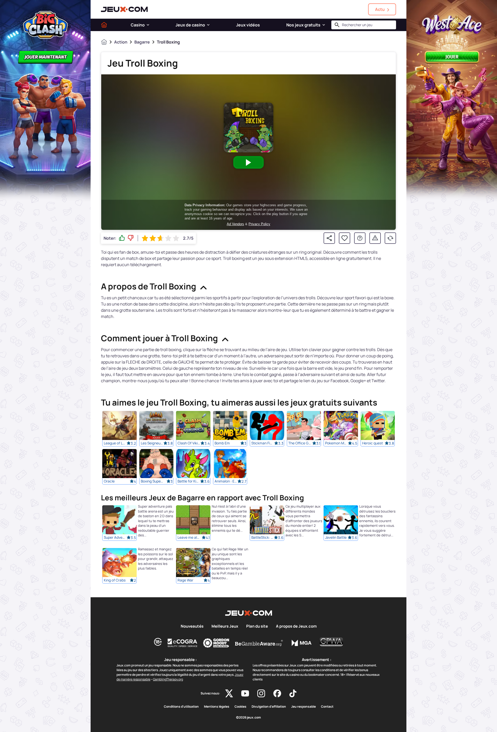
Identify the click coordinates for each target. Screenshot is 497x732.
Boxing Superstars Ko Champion (152, 481)
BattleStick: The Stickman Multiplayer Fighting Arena (262, 537)
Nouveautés (192, 626)
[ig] (261, 693)
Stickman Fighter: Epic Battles (262, 443)
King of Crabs (115, 580)
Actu (380, 9)
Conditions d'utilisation (181, 706)
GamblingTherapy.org (168, 679)
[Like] (122, 238)
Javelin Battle (336, 537)
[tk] (292, 693)
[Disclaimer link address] (182, 643)
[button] (148, 24)
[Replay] (390, 238)
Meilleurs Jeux (224, 626)
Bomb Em (222, 443)
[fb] (277, 693)
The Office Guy (299, 443)
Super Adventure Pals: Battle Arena (115, 537)
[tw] (229, 693)
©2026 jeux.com (248, 717)
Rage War (185, 580)
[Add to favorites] (344, 238)
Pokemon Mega (336, 443)
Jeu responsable (303, 706)
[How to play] (360, 238)
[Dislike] (131, 238)
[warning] (375, 238)
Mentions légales (216, 706)
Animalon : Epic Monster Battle (226, 481)
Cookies (240, 706)
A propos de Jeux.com (296, 626)
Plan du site (257, 626)
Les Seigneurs (152, 443)
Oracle (109, 481)
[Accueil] (104, 25)
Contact (327, 706)
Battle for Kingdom (189, 481)
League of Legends (115, 443)
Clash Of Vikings (189, 443)
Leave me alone (189, 537)
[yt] (245, 693)
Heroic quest (372, 443)
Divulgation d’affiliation (269, 706)
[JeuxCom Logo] (124, 9)
